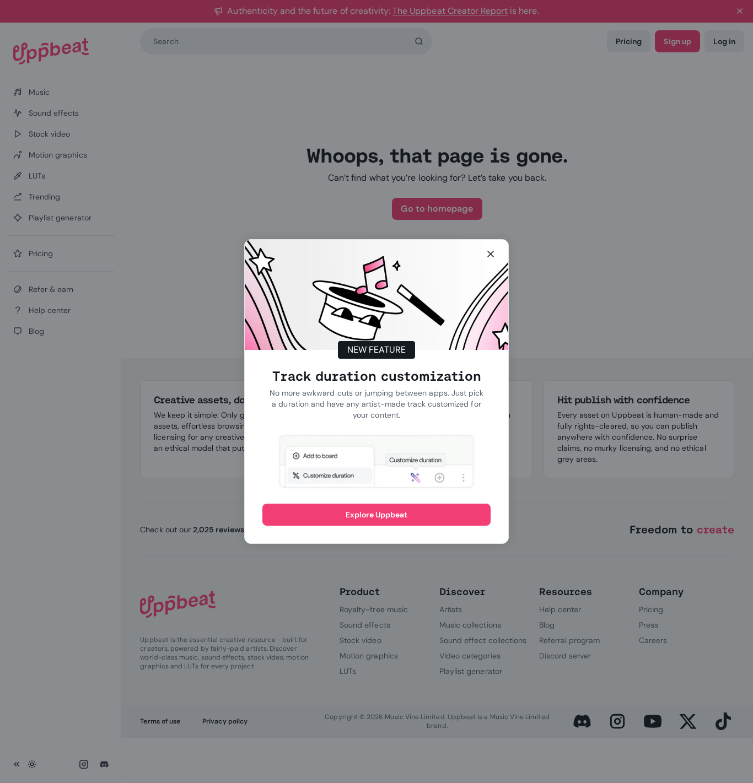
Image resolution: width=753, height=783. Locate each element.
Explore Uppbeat (377, 515)
